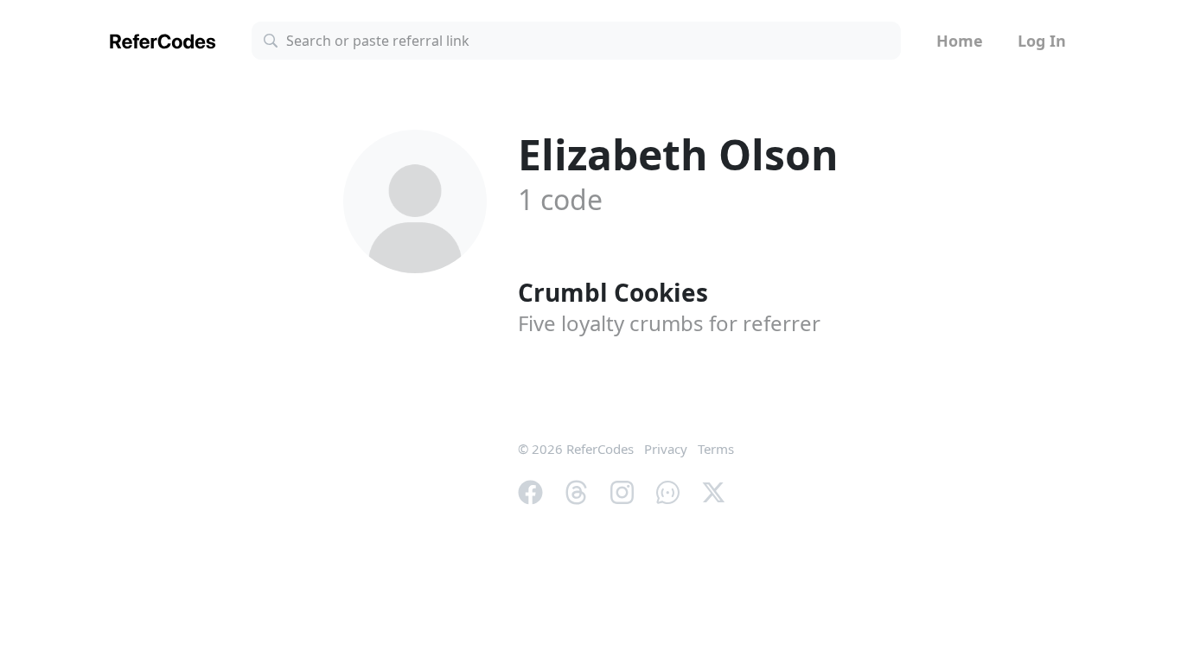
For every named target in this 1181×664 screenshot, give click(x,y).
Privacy (665, 448)
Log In (1042, 40)
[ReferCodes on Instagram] (622, 490)
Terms (716, 448)
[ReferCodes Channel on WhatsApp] (667, 490)
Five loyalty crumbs (669, 323)
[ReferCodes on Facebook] (530, 490)
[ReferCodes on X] (713, 490)
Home (959, 40)
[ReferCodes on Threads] (576, 490)
